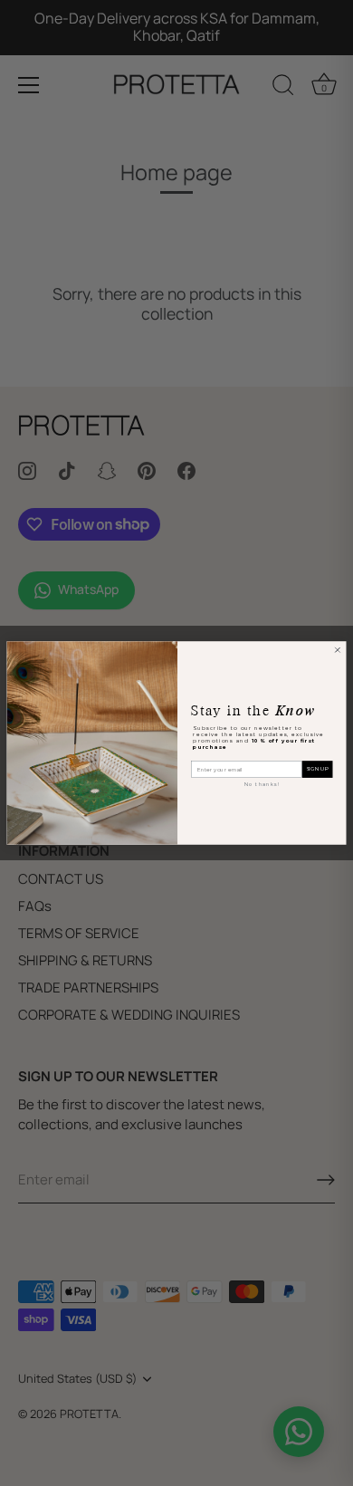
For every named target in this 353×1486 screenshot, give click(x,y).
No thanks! (262, 784)
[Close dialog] (337, 650)
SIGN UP (317, 769)
